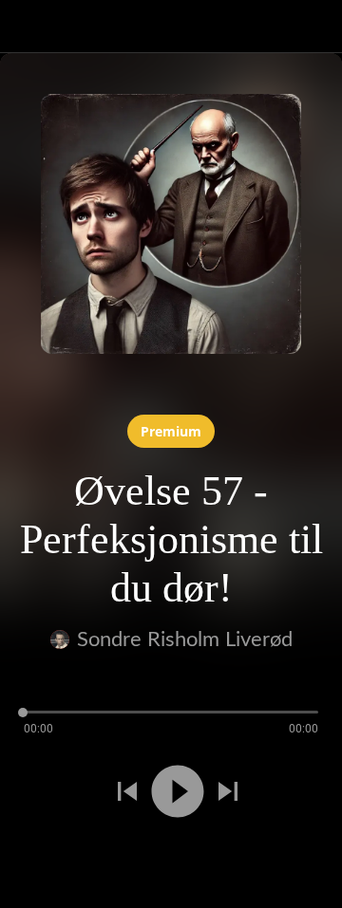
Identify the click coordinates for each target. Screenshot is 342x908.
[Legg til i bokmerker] (114, 858)
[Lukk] (26, 26)
